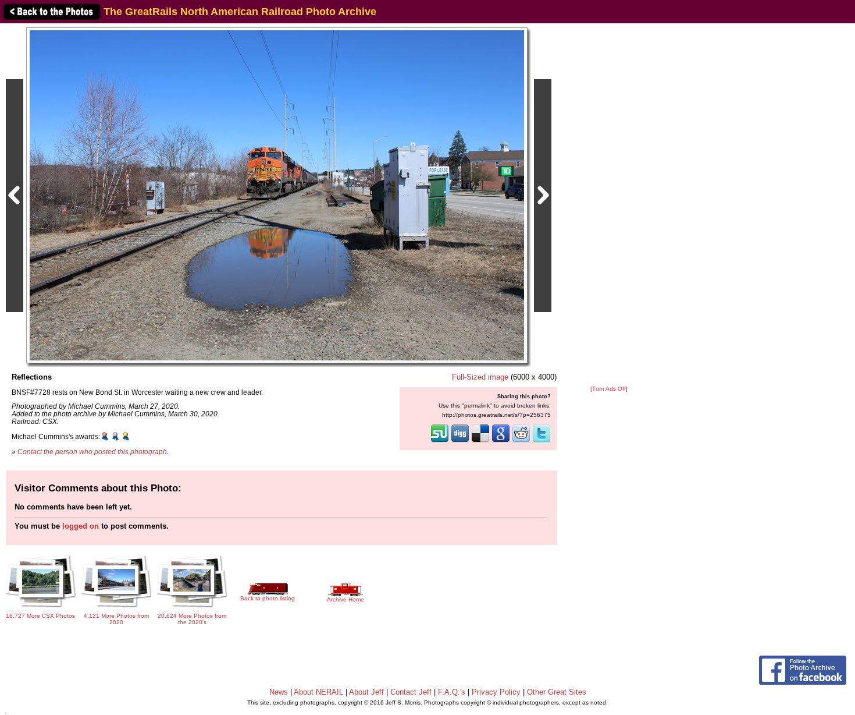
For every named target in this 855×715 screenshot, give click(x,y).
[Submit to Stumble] (439, 441)
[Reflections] (277, 195)
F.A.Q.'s (451, 692)
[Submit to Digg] (460, 441)
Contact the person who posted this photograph (92, 451)
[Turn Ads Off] (609, 388)
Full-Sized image (480, 377)
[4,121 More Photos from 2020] (116, 609)
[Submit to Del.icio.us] (480, 441)
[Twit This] (541, 441)
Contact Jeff (411, 692)
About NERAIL (318, 692)
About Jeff (366, 692)
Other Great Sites (556, 692)
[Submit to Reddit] (521, 441)
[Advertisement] (609, 205)
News (278, 692)
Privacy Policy (496, 692)
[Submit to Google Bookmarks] (500, 441)
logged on (80, 526)
